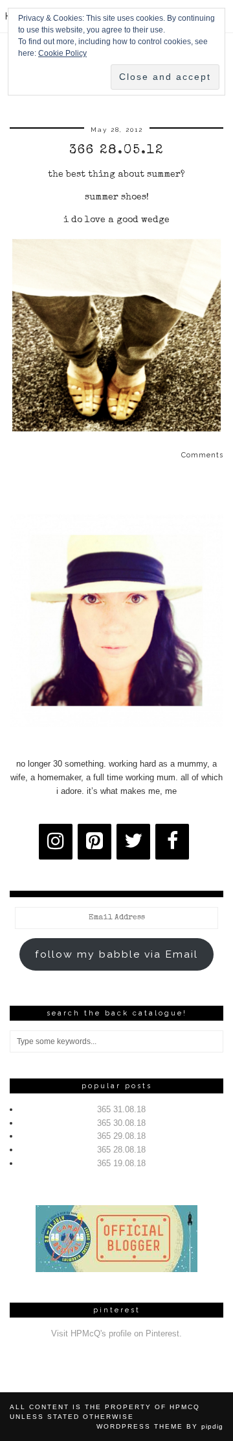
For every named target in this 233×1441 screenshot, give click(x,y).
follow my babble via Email (116, 954)
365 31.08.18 (121, 1109)
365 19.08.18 (121, 1163)
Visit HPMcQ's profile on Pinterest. (116, 1333)
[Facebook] (172, 842)
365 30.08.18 (121, 1123)
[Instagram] (55, 842)
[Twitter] (133, 842)
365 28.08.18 (121, 1149)
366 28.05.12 (116, 150)
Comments (202, 455)
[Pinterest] (94, 842)
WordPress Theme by (159, 1426)
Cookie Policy (62, 53)
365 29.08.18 (121, 1136)
